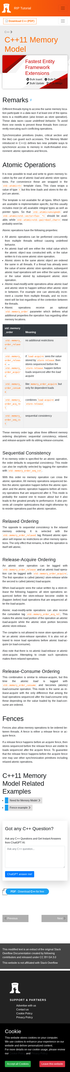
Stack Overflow (49, 962)
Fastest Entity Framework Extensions (40, 67)
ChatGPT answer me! (19, 874)
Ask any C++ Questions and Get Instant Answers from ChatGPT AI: (33, 840)
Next (60, 918)
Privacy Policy (24, 1017)
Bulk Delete (54, 79)
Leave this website (52, 1063)
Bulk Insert (36, 79)
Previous (12, 918)
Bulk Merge (56, 83)
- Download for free (27, 891)
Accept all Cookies (18, 1063)
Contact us (22, 1009)
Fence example (19, 807)
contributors (9, 957)
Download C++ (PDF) (21, 21)
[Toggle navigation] (62, 8)
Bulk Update (37, 83)
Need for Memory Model (24, 800)
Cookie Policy (24, 1013)
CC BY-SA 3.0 (48, 957)
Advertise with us (26, 1005)
